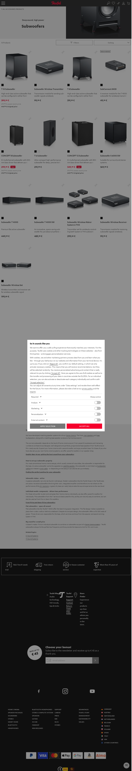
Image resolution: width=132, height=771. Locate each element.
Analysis (34, 402)
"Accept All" (55, 373)
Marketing (35, 408)
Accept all (84, 426)
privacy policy (87, 388)
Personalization (37, 414)
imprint (33, 391)
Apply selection (47, 426)
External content (37, 420)
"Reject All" (53, 364)
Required (34, 397)
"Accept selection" (37, 382)
